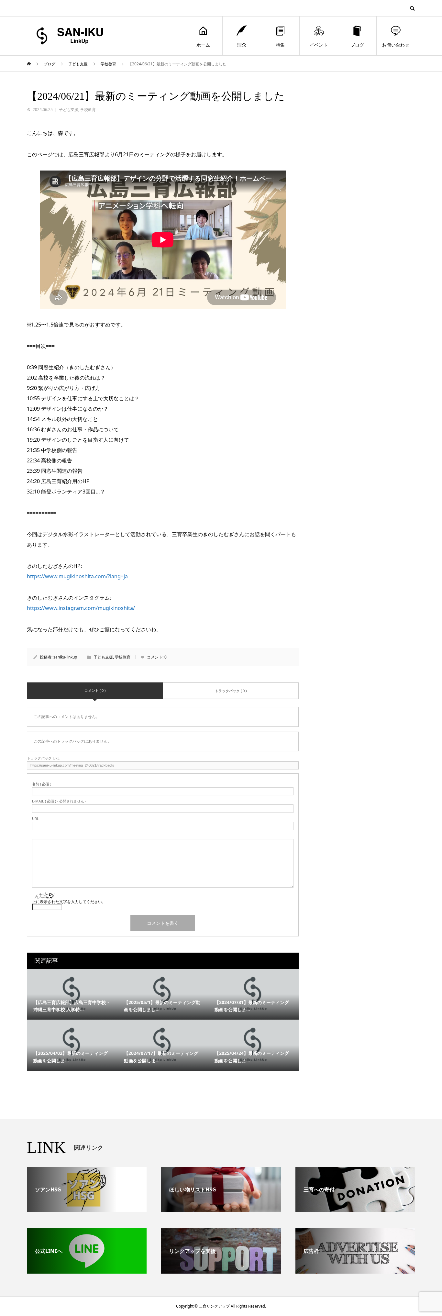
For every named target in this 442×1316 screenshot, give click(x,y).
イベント (319, 45)
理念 (241, 45)
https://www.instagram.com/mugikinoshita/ (81, 608)
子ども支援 (68, 109)
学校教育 (88, 109)
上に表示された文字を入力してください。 (69, 901)
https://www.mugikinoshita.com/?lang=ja (77, 576)
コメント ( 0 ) (94, 690)
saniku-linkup (65, 657)
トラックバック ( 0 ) (231, 690)
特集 (280, 45)
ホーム (203, 45)
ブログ (357, 45)
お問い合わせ (395, 45)
